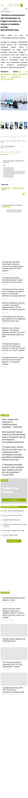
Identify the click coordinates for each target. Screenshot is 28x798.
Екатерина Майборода (10, 146)
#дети (2, 142)
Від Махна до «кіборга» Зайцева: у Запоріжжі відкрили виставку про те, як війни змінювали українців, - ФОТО (13, 332)
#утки (19, 141)
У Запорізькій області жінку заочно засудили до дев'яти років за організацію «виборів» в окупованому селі (13, 292)
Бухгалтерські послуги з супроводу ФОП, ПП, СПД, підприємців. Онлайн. (12, 664)
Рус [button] (6, 8)
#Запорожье (13, 141)
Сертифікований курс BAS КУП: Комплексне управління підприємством (13, 690)
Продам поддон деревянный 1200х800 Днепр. (13, 640)
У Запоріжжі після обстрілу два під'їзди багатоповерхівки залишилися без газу (14, 318)
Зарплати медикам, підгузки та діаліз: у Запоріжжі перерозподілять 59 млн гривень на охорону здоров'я (13, 306)
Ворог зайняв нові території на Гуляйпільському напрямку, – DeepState (12, 423)
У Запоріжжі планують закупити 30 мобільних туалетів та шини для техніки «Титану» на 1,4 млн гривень (13, 347)
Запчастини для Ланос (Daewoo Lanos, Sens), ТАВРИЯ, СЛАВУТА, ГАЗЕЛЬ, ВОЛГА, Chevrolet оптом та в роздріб (13, 613)
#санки (2, 141)
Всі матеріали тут (14, 500)
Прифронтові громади (10, 490)
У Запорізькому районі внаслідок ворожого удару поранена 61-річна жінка (12, 280)
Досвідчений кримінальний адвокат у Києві (13, 599)
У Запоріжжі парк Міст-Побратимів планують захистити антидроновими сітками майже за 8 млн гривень (12, 266)
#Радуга (7, 141)
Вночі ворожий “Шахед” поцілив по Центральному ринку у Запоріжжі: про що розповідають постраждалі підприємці (14, 437)
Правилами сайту (6, 206)
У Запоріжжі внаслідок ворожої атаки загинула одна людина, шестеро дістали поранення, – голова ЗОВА (12, 469)
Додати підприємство (14, 541)
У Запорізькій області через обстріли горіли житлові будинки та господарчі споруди (13, 360)
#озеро (23, 141)
